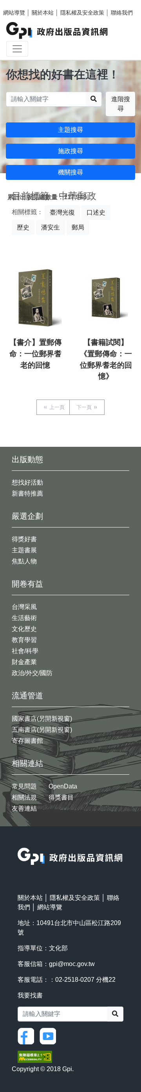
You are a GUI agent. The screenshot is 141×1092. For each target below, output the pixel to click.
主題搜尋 (70, 129)
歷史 (23, 227)
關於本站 (43, 12)
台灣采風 (24, 606)
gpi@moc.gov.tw (72, 964)
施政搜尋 (70, 151)
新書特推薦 (27, 493)
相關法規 (24, 797)
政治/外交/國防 (32, 673)
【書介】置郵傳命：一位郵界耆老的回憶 (35, 353)
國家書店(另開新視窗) (42, 718)
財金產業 (24, 662)
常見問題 (24, 786)
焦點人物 (24, 561)
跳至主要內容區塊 (22, 4)
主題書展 (24, 550)
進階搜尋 (120, 104)
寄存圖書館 (27, 740)
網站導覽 (14, 12)
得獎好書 (24, 539)
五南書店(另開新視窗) (42, 729)
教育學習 (24, 640)
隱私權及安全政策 (82, 12)
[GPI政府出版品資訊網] (57, 30)
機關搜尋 (70, 172)
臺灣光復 (62, 212)
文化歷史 (24, 629)
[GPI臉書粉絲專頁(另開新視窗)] (28, 1035)
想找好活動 (27, 482)
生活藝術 (24, 617)
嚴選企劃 (27, 516)
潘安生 (50, 227)
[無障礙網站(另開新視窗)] (35, 1056)
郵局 (78, 227)
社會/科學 (25, 651)
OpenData (63, 786)
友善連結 (24, 808)
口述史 (96, 212)
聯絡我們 (122, 12)
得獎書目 (61, 797)
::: (20, 842)
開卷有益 (27, 583)
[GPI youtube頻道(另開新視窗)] (50, 1035)
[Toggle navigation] (17, 49)
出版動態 (27, 459)
